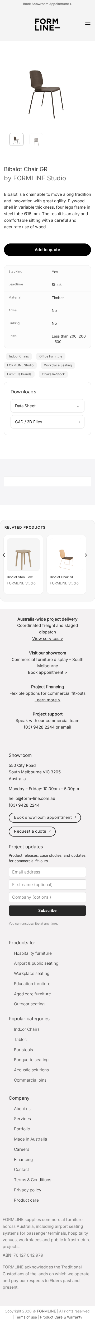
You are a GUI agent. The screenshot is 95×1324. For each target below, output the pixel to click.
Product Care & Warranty (61, 1317)
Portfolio (22, 1128)
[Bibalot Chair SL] (66, 554)
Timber (58, 297)
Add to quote (47, 249)
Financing (23, 1159)
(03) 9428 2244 (39, 727)
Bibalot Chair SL (62, 577)
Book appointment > (47, 672)
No (54, 310)
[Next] (77, 82)
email (66, 727)
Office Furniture (50, 356)
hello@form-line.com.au (32, 798)
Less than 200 (64, 336)
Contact (21, 1169)
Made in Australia (30, 1139)
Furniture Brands (19, 374)
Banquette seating (31, 1059)
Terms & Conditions (32, 1179)
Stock (57, 284)
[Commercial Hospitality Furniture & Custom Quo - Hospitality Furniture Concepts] (47, 24)
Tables (20, 1039)
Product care (26, 1200)
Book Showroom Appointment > (47, 4)
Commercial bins (30, 1080)
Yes (55, 271)
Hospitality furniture (33, 953)
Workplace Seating (58, 365)
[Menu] (88, 24)
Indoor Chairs (19, 356)
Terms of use (26, 1317)
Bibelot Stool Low (20, 577)
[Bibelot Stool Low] (23, 554)
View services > (47, 638)
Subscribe (47, 910)
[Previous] (15, 82)
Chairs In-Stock (53, 374)
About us (22, 1108)
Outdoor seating (29, 1003)
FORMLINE (46, 1311)
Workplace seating (31, 973)
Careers (21, 1149)
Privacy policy (27, 1189)
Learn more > (47, 699)
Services (22, 1118)
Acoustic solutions (31, 1069)
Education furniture (32, 983)
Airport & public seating (36, 963)
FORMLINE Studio (39, 178)
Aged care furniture (32, 993)
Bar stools (23, 1049)
